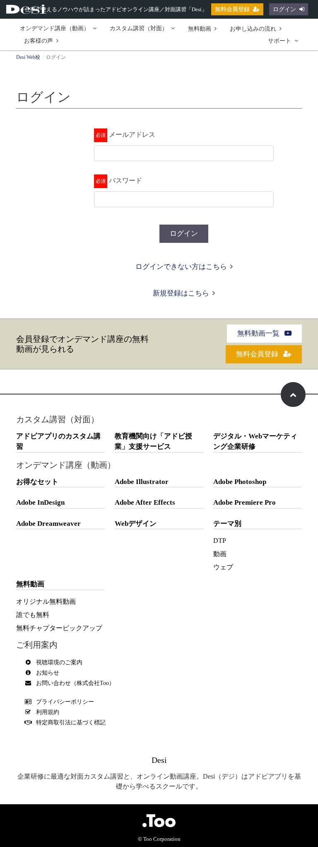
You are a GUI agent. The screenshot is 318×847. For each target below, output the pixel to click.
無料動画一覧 (259, 333)
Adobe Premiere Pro (244, 502)
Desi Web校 (28, 57)
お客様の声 (38, 41)
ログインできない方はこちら (181, 267)
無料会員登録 (232, 9)
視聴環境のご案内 (59, 662)
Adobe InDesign (40, 502)
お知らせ (47, 673)
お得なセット (37, 482)
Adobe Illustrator (142, 482)
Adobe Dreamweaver (48, 524)
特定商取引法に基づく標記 (71, 722)
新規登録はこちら (181, 293)
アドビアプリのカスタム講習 (58, 441)
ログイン (284, 9)
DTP (219, 540)
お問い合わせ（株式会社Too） (75, 683)
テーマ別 (227, 524)
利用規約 (47, 712)
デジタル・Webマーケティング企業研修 (255, 441)
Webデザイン (136, 524)
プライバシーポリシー (65, 702)
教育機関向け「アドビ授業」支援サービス (153, 441)
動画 (219, 553)
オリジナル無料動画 (46, 601)
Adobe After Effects (145, 502)
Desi (159, 760)
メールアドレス (132, 134)
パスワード (125, 180)
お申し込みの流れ (253, 29)
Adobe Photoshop (239, 482)
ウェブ (223, 567)
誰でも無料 (32, 614)
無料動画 (199, 29)
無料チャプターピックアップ (59, 628)
